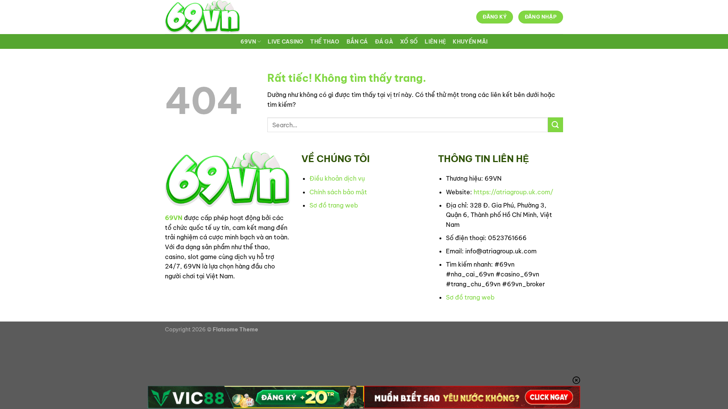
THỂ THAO (324, 41)
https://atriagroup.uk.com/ (513, 192)
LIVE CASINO (285, 41)
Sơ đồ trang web (333, 205)
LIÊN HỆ (435, 41)
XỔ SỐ (409, 41)
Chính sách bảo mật (338, 192)
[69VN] (202, 17)
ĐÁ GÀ (384, 41)
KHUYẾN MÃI (470, 41)
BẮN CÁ (357, 41)
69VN (248, 41)
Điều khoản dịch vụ (337, 178)
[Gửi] (555, 124)
